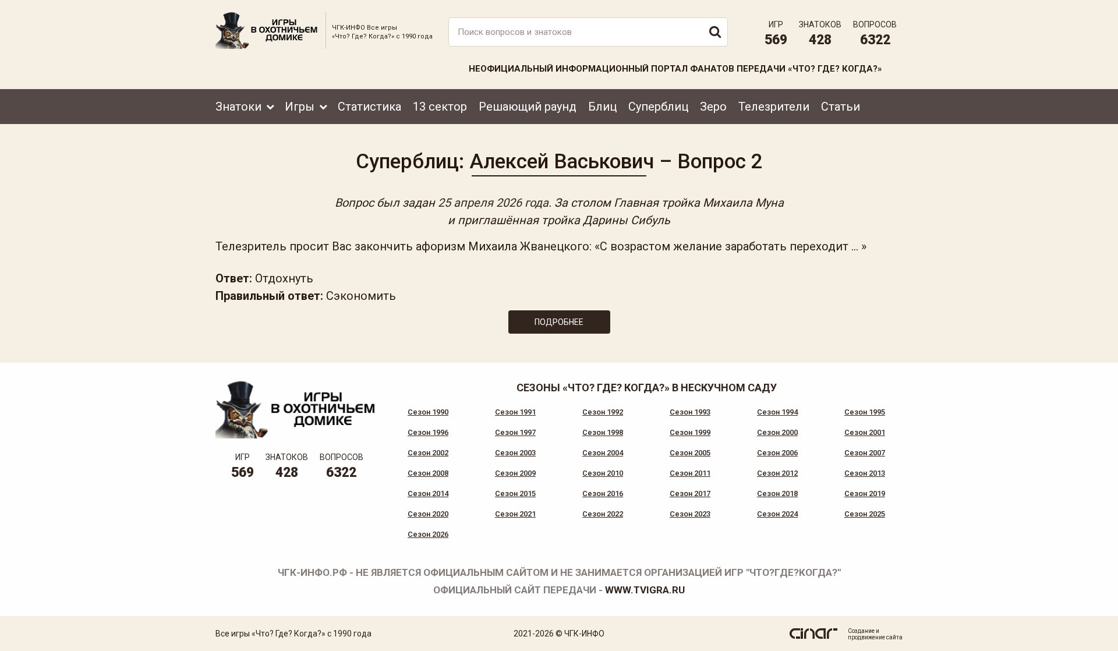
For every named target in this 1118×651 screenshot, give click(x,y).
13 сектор (440, 107)
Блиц (602, 107)
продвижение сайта (875, 637)
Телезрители (773, 107)
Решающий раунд (527, 107)
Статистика (369, 107)
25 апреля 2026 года (493, 203)
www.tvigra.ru (645, 590)
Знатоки (238, 107)
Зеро (713, 107)
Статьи (840, 107)
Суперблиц (658, 107)
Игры (299, 107)
